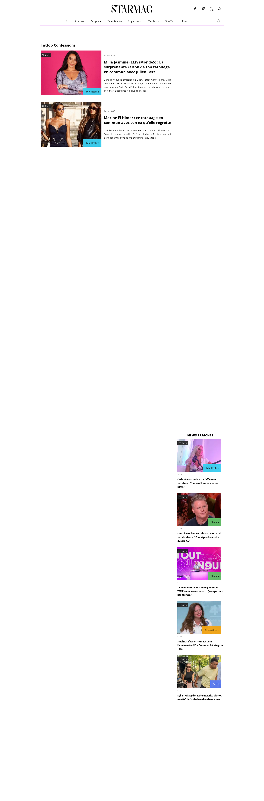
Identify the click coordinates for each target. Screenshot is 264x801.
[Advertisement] (132, 32)
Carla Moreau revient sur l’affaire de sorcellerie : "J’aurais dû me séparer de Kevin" (197, 483)
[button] (195, 11)
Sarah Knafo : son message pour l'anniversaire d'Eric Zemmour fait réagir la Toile (200, 645)
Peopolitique (212, 630)
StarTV (169, 21)
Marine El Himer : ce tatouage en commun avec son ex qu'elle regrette (137, 120)
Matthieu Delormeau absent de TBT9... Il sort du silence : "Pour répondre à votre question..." (198, 537)
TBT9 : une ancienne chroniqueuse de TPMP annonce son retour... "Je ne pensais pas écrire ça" (199, 591)
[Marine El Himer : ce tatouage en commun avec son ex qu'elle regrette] (71, 124)
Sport (216, 684)
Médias (152, 21)
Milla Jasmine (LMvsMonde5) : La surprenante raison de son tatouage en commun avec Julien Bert (137, 67)
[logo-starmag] (132, 9)
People (94, 21)
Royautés (133, 21)
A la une (79, 21)
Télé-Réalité (115, 21)
